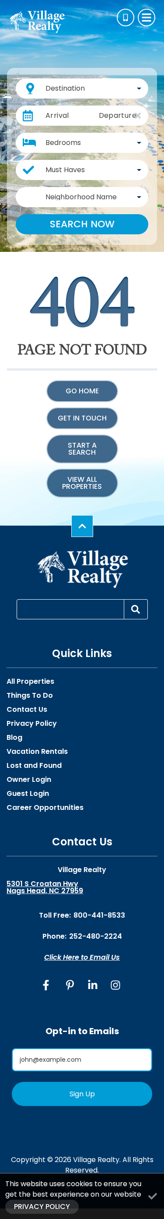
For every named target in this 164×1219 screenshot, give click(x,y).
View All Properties (82, 482)
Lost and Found (34, 765)
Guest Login (28, 793)
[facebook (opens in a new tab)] (47, 985)
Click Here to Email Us (82, 957)
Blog (14, 737)
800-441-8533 (99, 915)
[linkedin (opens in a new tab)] (92, 985)
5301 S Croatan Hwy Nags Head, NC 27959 (45, 887)
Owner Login (29, 779)
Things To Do (30, 695)
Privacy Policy (32, 723)
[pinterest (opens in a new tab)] (69, 985)
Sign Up (82, 1094)
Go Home (82, 391)
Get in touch (82, 418)
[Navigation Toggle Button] (146, 17)
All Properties (30, 681)
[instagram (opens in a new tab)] (115, 985)
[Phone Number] (125, 17)
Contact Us (27, 709)
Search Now (82, 224)
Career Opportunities (45, 807)
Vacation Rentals (37, 751)
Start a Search (82, 448)
